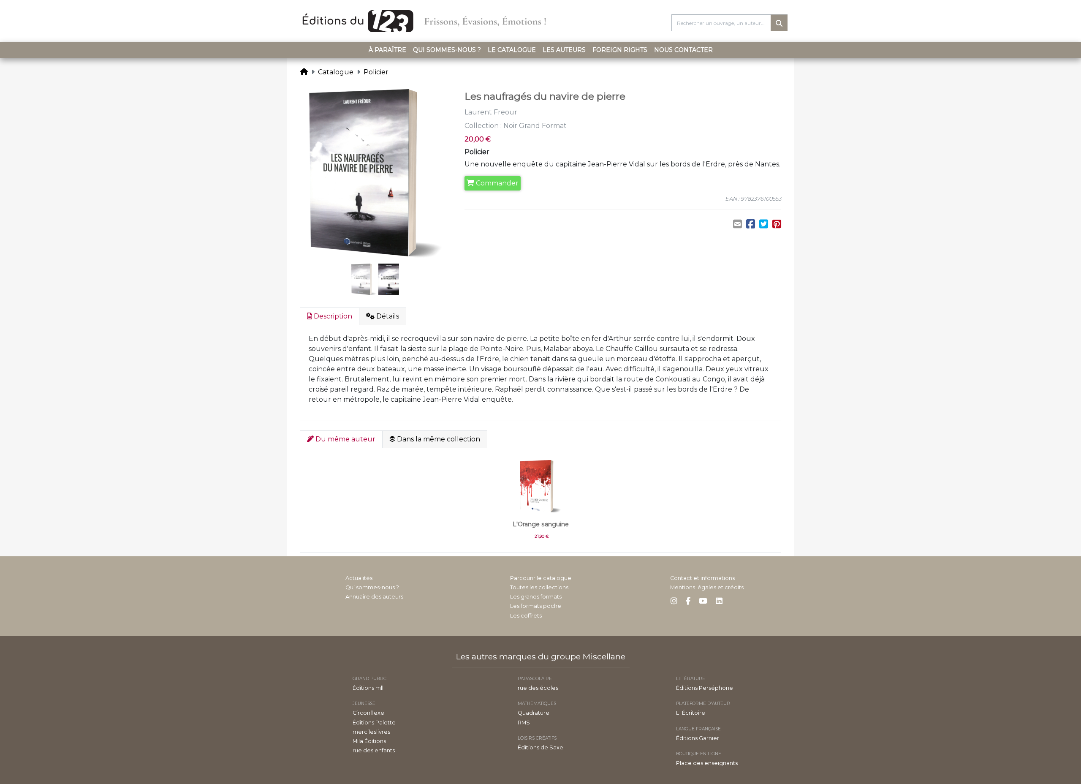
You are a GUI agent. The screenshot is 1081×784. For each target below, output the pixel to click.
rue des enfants (374, 750)
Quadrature (533, 713)
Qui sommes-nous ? (447, 50)
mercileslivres (371, 732)
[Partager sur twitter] (763, 224)
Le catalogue (512, 50)
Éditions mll (368, 688)
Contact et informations (702, 578)
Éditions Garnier (697, 738)
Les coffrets (526, 615)
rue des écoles (538, 688)
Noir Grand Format (535, 126)
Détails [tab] (387, 316)
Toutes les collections (539, 587)
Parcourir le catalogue (540, 578)
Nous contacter (683, 50)
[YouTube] (703, 601)
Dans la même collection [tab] (437, 439)
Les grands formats (536, 596)
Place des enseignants (707, 763)
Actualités (358, 578)
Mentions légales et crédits (707, 587)
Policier (376, 72)
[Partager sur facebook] (750, 224)
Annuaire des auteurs (374, 596)
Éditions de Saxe (540, 747)
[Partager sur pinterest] (776, 224)
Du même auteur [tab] (344, 439)
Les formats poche (535, 606)
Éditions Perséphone (704, 688)
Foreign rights (619, 50)
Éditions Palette (374, 722)
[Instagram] (674, 601)
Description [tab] (332, 316)
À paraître (387, 50)
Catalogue (335, 72)
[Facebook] (688, 601)
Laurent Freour (490, 112)
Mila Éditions (369, 741)
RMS (524, 722)
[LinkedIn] (719, 601)
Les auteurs (564, 50)
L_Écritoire (690, 713)
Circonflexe (368, 713)
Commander (496, 183)
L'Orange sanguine (541, 524)
